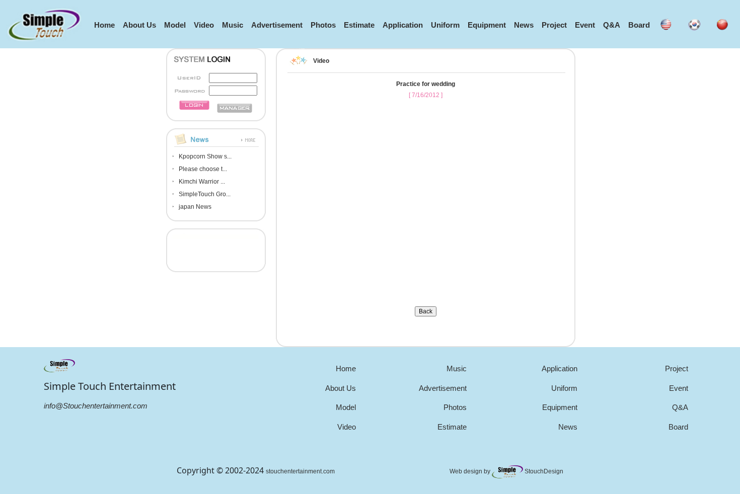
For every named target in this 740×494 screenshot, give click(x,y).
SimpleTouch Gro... (205, 194)
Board (639, 25)
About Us (139, 25)
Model (175, 25)
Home (104, 25)
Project (554, 25)
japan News (195, 206)
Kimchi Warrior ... (202, 181)
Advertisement (277, 25)
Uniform (445, 25)
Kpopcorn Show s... (205, 156)
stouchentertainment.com (300, 471)
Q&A (611, 25)
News (524, 25)
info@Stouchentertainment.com (95, 405)
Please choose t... (203, 169)
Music (232, 25)
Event (585, 25)
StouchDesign (544, 471)
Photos (323, 25)
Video (204, 25)
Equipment (487, 25)
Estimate (359, 25)
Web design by (471, 471)
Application (403, 25)
